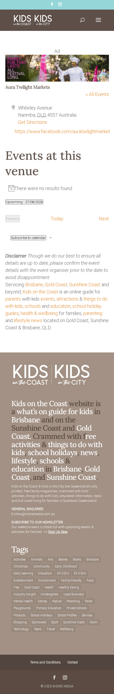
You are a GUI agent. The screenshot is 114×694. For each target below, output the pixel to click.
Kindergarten (50, 594)
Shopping (20, 622)
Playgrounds (22, 608)
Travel (51, 629)
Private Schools (77, 608)
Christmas (21, 566)
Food (90, 580)
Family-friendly (71, 580)
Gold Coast (56, 284)
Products (20, 615)
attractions (67, 299)
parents (13, 299)
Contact (72, 662)
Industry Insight (25, 594)
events (48, 299)
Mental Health (23, 601)
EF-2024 (80, 573)
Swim (94, 622)
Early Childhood (66, 566)
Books (77, 559)
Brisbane (34, 284)
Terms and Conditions (45, 662)
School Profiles (67, 615)
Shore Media (62, 686)
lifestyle (22, 320)
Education (45, 573)
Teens (38, 629)
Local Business (74, 594)
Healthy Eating (69, 587)
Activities (20, 559)
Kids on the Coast (40, 292)
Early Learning (23, 573)
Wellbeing (66, 629)
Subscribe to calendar (28, 238)
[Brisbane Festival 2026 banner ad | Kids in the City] (57, 80)
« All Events (97, 94)
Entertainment (23, 580)
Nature (57, 601)
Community (41, 566)
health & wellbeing (39, 313)
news (36, 320)
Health (49, 587)
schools (33, 306)
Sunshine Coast (84, 284)
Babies (63, 559)
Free (16, 587)
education (60, 306)
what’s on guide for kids (55, 411)
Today (57, 218)
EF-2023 (63, 573)
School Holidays (41, 615)
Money (42, 601)
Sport (54, 622)
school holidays (52, 452)
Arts (51, 559)
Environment (47, 580)
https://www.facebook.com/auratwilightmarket (62, 131)
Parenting (73, 601)
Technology (21, 629)
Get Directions (32, 122)
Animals (37, 559)
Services (87, 615)
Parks (89, 601)
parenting (92, 313)
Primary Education (49, 608)
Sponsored (39, 622)
